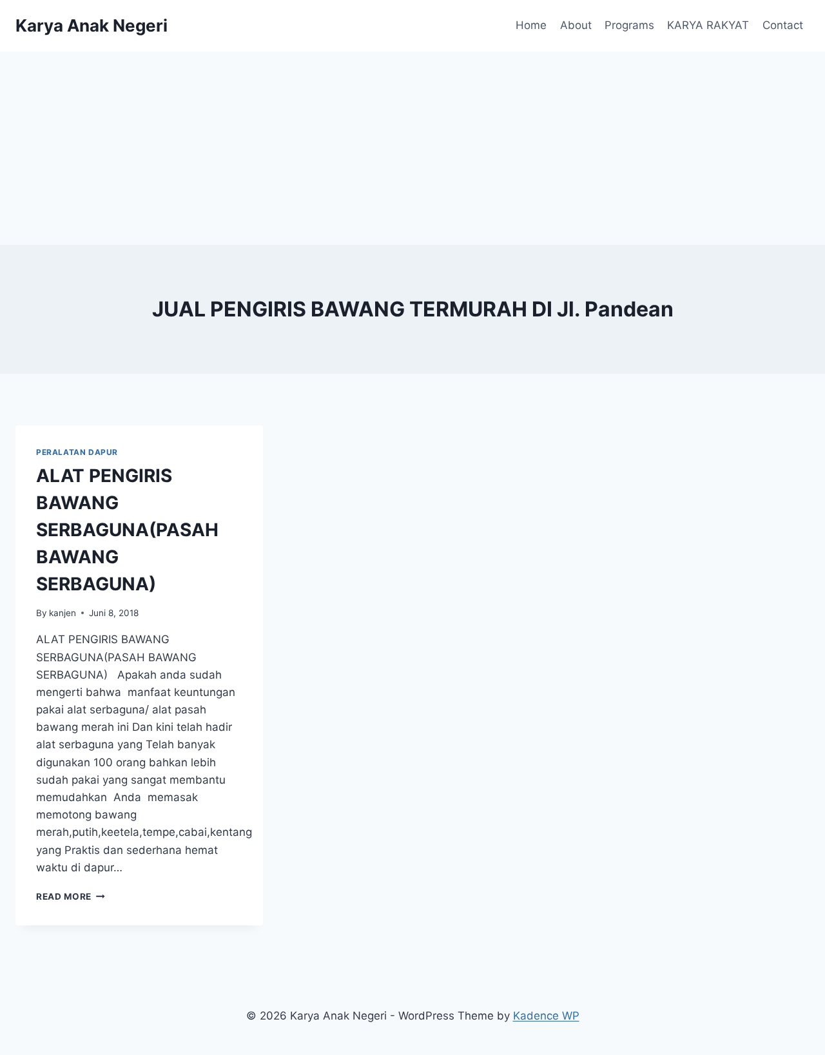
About (576, 25)
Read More (70, 896)
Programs (629, 25)
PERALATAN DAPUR (77, 452)
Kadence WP (546, 1015)
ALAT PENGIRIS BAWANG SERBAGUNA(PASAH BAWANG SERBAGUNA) (127, 530)
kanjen (62, 613)
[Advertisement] (412, 148)
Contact (782, 25)
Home (531, 25)
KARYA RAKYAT (708, 25)
